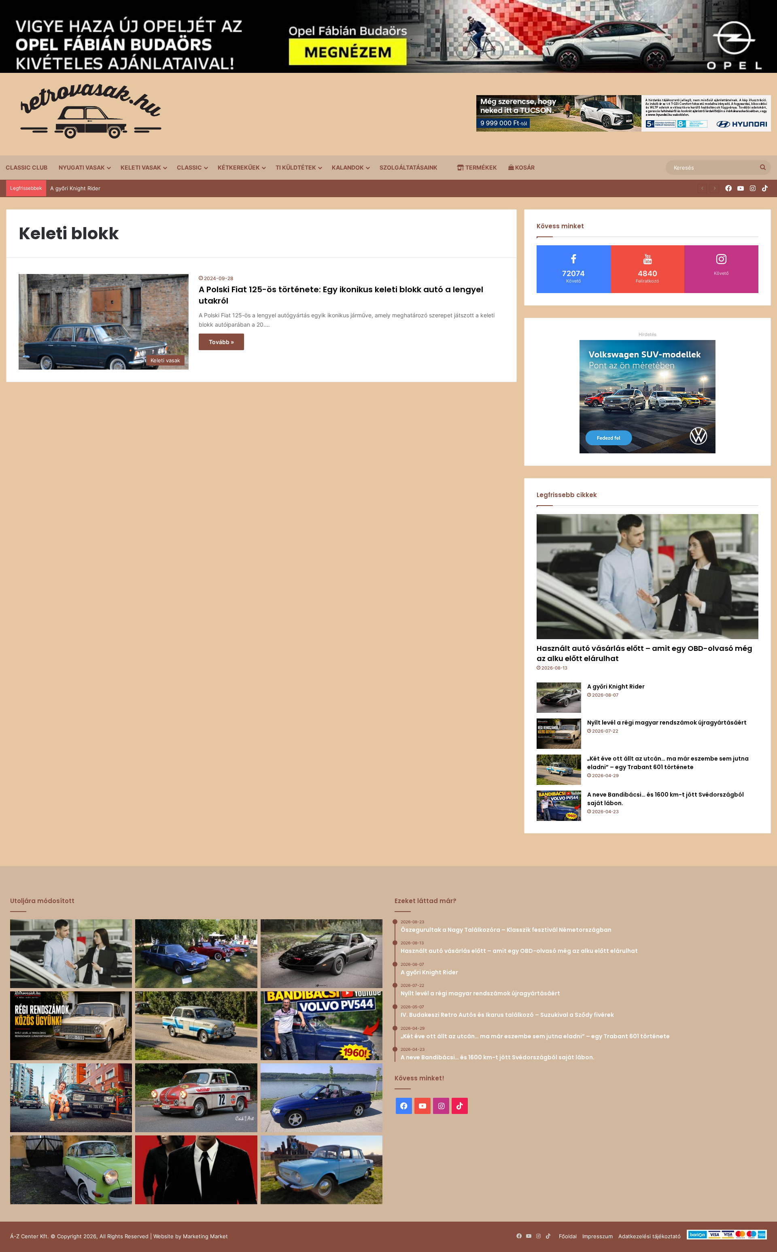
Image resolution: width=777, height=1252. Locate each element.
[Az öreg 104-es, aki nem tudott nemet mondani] (71, 1097)
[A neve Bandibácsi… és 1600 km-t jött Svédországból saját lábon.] (559, 806)
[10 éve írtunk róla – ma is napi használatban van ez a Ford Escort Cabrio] (321, 1097)
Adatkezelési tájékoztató (649, 1236)
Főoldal (568, 1236)
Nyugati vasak (82, 167)
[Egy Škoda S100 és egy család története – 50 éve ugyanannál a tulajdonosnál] (321, 1169)
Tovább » (221, 341)
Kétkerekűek (239, 167)
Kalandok (348, 167)
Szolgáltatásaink (408, 167)
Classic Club (26, 167)
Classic (189, 167)
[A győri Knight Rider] (559, 697)
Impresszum (597, 1236)
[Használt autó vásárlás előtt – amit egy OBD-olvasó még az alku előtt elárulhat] (647, 576)
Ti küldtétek (296, 167)
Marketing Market (205, 1236)
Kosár (524, 167)
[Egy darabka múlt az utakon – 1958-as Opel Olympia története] (71, 1169)
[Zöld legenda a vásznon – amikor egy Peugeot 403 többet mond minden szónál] (196, 1169)
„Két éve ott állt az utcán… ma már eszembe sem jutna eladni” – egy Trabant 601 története (668, 763)
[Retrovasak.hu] (87, 114)
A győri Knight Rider (75, 188)
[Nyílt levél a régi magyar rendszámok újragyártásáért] (559, 733)
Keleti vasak (141, 167)
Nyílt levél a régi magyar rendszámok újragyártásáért (667, 722)
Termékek (480, 167)
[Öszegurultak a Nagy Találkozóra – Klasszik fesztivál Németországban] (196, 953)
